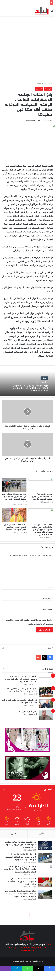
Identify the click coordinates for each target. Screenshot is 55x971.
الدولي (44, 378)
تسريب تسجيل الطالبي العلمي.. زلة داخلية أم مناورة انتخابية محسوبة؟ (22, 690)
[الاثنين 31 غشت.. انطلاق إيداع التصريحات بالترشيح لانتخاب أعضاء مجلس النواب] (45, 882)
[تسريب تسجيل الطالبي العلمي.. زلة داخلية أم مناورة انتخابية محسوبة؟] (46, 692)
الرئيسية (48, 83)
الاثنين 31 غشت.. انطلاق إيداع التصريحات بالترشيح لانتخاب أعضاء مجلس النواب (22, 881)
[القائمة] (3, 12)
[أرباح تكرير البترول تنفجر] (46, 715)
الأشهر (13, 834)
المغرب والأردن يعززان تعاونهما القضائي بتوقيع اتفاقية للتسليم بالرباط (42, 496)
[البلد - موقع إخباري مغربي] (42, 11)
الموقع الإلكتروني (47, 609)
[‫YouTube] (38, 657)
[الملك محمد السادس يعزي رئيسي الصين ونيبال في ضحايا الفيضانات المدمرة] (14, 515)
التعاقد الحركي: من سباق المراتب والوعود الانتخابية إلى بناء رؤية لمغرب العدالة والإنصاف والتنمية (21, 679)
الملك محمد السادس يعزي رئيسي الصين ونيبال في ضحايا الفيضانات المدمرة (15, 527)
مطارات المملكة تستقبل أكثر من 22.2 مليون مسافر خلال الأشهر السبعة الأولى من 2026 (14, 497)
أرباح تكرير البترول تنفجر (26, 711)
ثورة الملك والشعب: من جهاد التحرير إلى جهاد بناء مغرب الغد (19, 701)
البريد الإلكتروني (47, 598)
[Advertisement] (27, 49)
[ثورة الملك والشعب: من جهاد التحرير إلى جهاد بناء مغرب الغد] (46, 703)
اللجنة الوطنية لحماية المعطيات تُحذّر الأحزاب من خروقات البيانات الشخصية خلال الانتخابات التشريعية (20, 857)
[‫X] (44, 657)
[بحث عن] (52, 12)
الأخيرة (41, 834)
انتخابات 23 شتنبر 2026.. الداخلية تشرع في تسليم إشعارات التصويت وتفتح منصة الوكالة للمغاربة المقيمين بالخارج (42, 529)
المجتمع (39, 89)
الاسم (50, 587)
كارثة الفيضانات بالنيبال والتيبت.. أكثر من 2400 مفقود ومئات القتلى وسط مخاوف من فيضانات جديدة (20, 893)
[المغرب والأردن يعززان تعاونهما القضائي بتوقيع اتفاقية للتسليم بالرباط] (41, 485)
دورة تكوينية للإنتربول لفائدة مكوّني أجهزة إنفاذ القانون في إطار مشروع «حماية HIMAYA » (30, 388)
